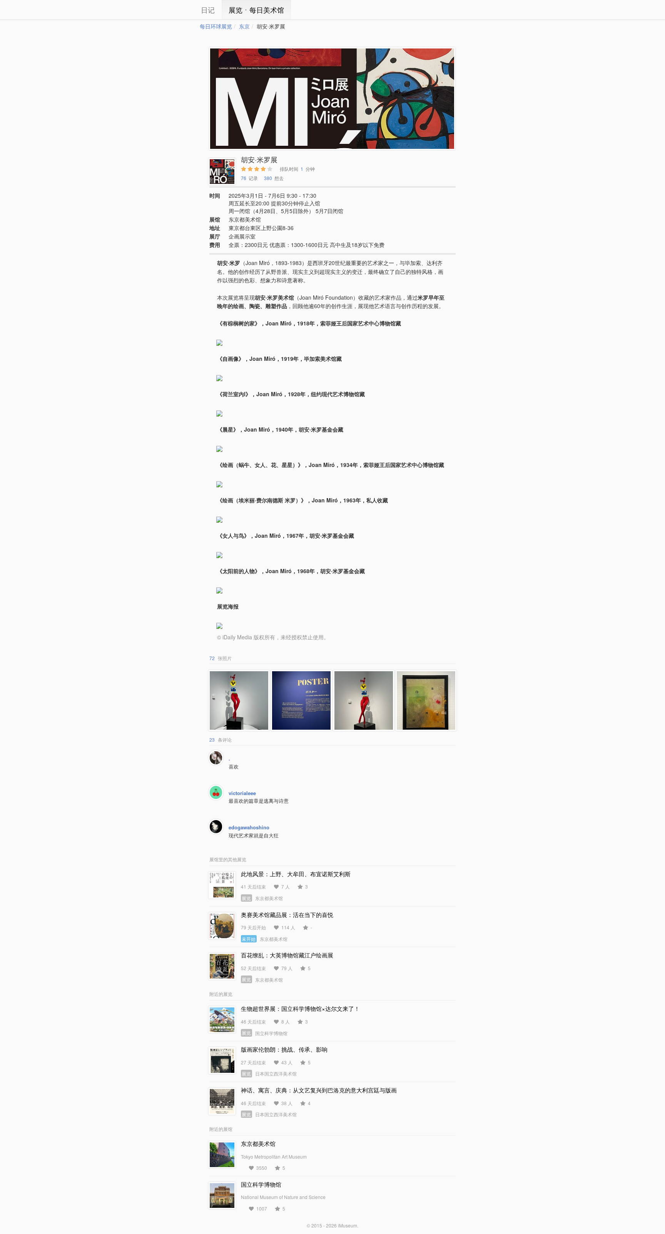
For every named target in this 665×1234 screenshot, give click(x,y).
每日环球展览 (216, 26)
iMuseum (347, 1225)
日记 (208, 10)
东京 (244, 26)
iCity (176, 9)
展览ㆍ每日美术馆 (256, 10)
